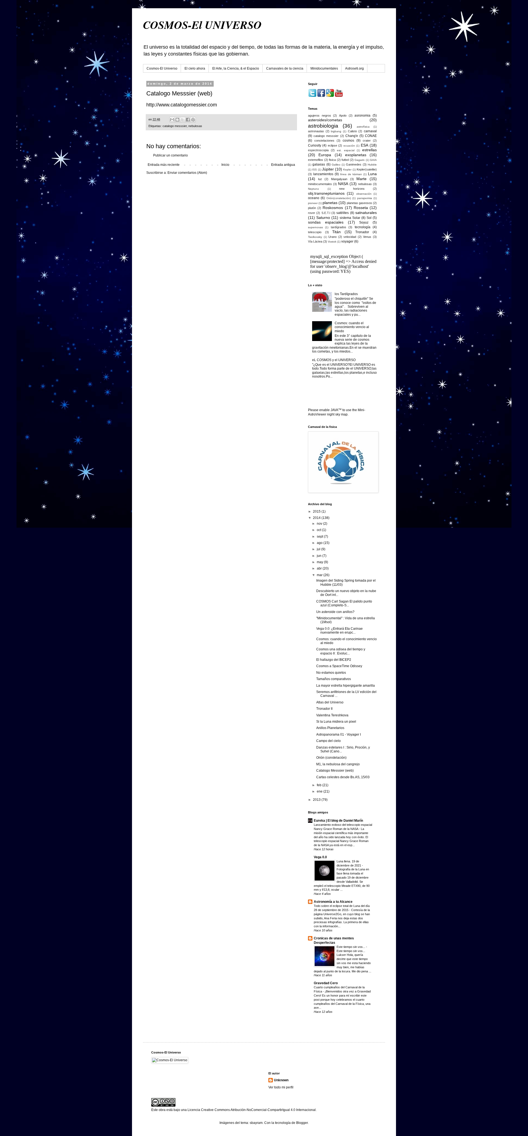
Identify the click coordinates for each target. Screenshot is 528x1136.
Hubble (372, 164)
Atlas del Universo (329, 702)
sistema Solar (350, 218)
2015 (317, 511)
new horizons (352, 188)
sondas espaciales (325, 222)
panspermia (364, 198)
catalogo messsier (175, 126)
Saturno (323, 217)
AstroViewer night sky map (328, 414)
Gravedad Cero (326, 983)
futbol (345, 159)
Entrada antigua (283, 165)
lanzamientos (323, 174)
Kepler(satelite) (367, 169)
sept (320, 536)
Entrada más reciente (164, 165)
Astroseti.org (354, 68)
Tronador (362, 232)
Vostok (332, 241)
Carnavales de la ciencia (284, 68)
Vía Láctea (315, 241)
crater (367, 140)
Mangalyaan (339, 179)
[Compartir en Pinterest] (193, 119)
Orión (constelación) (331, 758)
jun (319, 556)
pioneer (313, 203)
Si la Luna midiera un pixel (336, 722)
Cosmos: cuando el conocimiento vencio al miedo (352, 327)
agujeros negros (319, 115)
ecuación (349, 145)
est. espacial (345, 150)
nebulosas (195, 126)
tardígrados (338, 227)
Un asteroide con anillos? (335, 612)
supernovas (315, 227)
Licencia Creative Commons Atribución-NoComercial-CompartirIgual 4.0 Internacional (252, 1110)
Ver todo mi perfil (280, 1087)
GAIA (373, 159)
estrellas (369, 150)
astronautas (316, 131)
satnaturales (366, 212)
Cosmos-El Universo (162, 68)
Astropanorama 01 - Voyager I (338, 734)
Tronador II (324, 709)
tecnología (362, 227)
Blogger (302, 1123)
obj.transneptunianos (326, 193)
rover (311, 212)
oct (319, 530)
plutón (312, 208)
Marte (361, 179)
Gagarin (359, 159)
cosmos (348, 140)
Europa (324, 155)
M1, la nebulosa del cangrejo (338, 764)
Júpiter (328, 169)
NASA (343, 183)
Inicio (225, 165)
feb (319, 785)
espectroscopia (318, 150)
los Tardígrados (346, 294)
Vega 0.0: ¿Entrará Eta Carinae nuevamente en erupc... (339, 630)
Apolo (342, 115)
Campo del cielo (328, 741)
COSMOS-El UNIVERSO (202, 24)
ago (320, 543)
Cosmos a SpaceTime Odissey (339, 666)
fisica (332, 159)
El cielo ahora (195, 68)
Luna (372, 174)
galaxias (318, 164)
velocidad (349, 236)
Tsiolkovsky (315, 236)
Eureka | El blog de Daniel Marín (338, 821)
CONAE (371, 136)
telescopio (314, 232)
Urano (332, 236)
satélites (342, 213)
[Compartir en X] (182, 119)
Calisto (352, 131)
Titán (336, 232)
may (320, 562)
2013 (317, 800)
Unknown (281, 1080)
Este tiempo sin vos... (351, 946)
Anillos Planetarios (330, 728)
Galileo (336, 164)
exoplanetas (355, 155)
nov (320, 524)
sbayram (256, 1123)
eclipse (332, 145)
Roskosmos (333, 207)
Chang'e (351, 136)
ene (320, 791)
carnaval (370, 131)
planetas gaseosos (359, 203)
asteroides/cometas (325, 120)
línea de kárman (351, 174)
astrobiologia (323, 126)
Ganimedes (353, 164)
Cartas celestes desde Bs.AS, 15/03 (343, 777)
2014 (317, 518)
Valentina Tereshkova (332, 715)
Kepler (347, 169)
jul (319, 549)
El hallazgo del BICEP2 (333, 660)
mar (320, 575)
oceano (313, 198)
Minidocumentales (324, 68)
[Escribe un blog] (177, 119)
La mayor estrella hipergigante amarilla (345, 685)
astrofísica (363, 126)
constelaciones (324, 140)
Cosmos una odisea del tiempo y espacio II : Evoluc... (340, 651)
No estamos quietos (331, 673)
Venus (367, 236)
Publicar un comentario (170, 155)
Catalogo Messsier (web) (335, 770)
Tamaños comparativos (333, 679)
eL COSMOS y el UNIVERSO (334, 360)
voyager (347, 241)
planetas (330, 202)
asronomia (362, 115)
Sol (369, 218)
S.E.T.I (325, 212)
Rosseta (361, 207)
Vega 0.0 (320, 857)
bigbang (336, 131)
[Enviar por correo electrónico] (172, 119)
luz (320, 179)
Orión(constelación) (338, 198)
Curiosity (314, 145)
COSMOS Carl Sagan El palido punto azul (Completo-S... (344, 603)
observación (364, 193)
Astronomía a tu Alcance (333, 902)
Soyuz (364, 222)
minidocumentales (320, 184)
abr (320, 568)
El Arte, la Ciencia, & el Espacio (235, 68)
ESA (364, 145)
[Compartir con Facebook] (188, 119)
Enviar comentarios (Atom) (187, 173)
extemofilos (315, 159)
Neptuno (313, 188)
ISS (314, 169)
